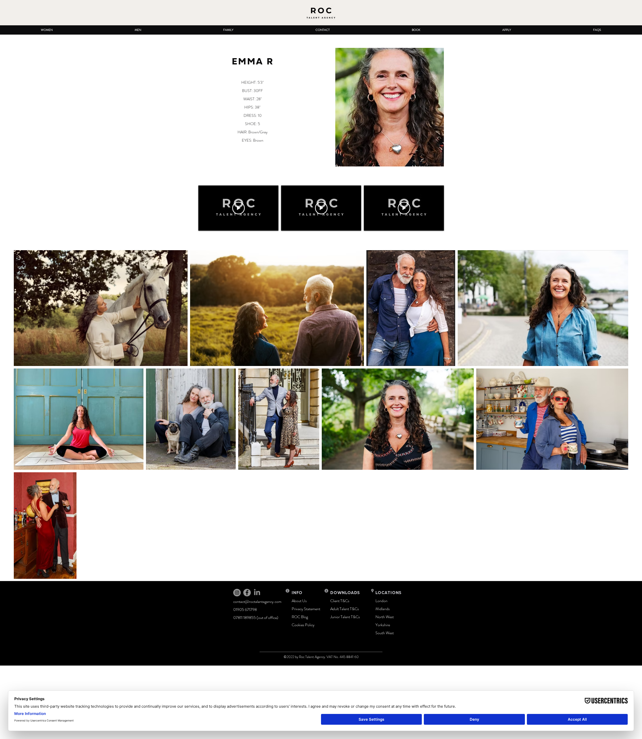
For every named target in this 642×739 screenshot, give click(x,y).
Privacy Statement (306, 609)
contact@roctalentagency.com (257, 601)
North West (384, 617)
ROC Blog (300, 617)
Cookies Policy (303, 625)
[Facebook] (247, 592)
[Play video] (238, 208)
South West (384, 633)
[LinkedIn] (257, 592)
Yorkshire (382, 625)
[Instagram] (237, 592)
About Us (299, 601)
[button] (47, 30)
